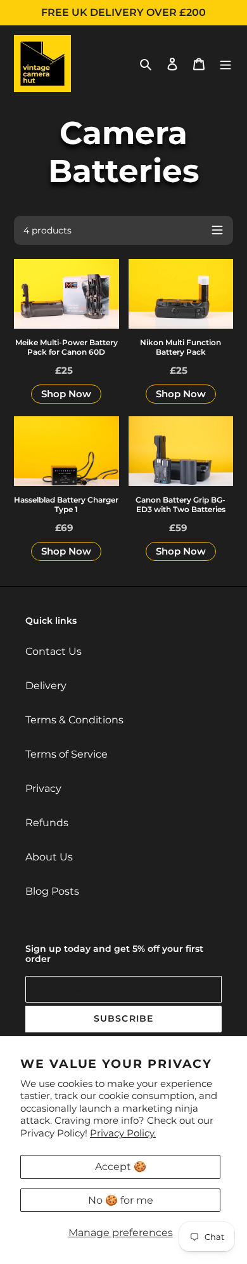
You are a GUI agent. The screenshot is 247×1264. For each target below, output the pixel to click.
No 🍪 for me (120, 1200)
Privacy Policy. (123, 1133)
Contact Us (53, 651)
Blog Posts (52, 891)
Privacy (43, 788)
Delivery (45, 686)
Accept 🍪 (120, 1167)
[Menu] (225, 63)
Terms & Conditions (74, 720)
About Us (49, 857)
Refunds (46, 823)
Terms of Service (66, 754)
